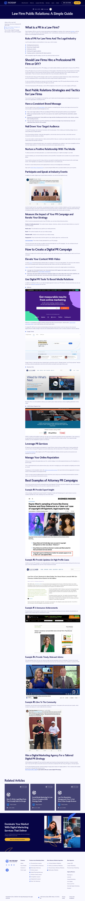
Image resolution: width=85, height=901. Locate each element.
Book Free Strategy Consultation (17, 839)
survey (30, 262)
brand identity (42, 107)
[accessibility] (7, 870)
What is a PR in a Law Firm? (10, 22)
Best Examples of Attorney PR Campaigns (13, 31)
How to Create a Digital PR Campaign (12, 30)
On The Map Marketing (30, 452)
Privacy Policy (63, 897)
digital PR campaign (35, 284)
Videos (26, 267)
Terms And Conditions (71, 897)
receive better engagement (44, 271)
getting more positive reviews (51, 470)
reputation (73, 31)
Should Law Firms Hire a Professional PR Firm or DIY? (13, 25)
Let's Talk (77, 2)
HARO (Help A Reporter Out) (36, 167)
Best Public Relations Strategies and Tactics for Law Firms (13, 28)
